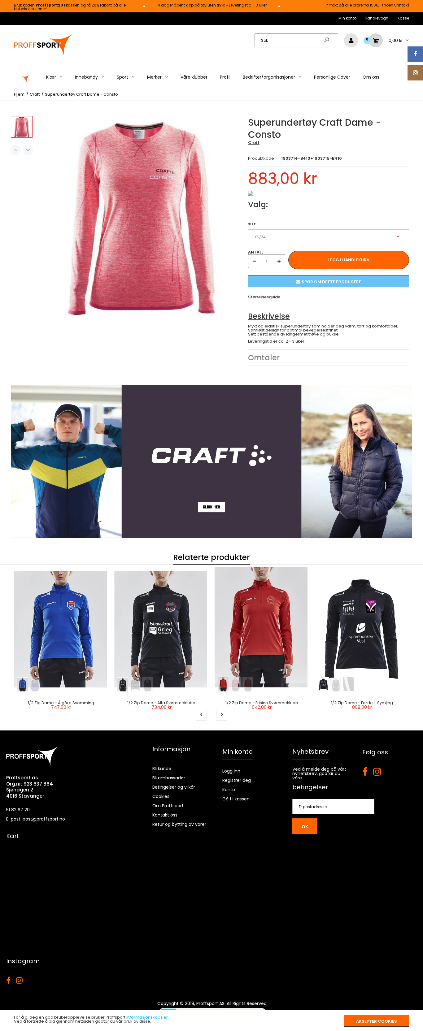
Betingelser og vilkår (173, 787)
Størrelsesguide (264, 297)
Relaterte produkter (211, 557)
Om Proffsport (168, 806)
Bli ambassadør (168, 778)
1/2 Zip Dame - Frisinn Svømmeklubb (261, 703)
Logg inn (231, 771)
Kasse (403, 18)
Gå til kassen (236, 799)
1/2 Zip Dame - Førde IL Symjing (362, 703)
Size (251, 224)
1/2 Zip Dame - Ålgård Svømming (61, 703)
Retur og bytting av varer (179, 824)
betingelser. (310, 787)
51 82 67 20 (18, 810)
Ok (305, 827)
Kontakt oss (164, 815)
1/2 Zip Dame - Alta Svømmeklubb (161, 703)
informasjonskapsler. (147, 1017)
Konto (228, 789)
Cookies (160, 796)
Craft (253, 142)
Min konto (347, 18)
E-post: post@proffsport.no (35, 819)
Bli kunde (161, 768)
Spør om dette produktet (331, 282)
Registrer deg (236, 780)
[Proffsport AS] (43, 55)
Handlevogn (376, 18)
